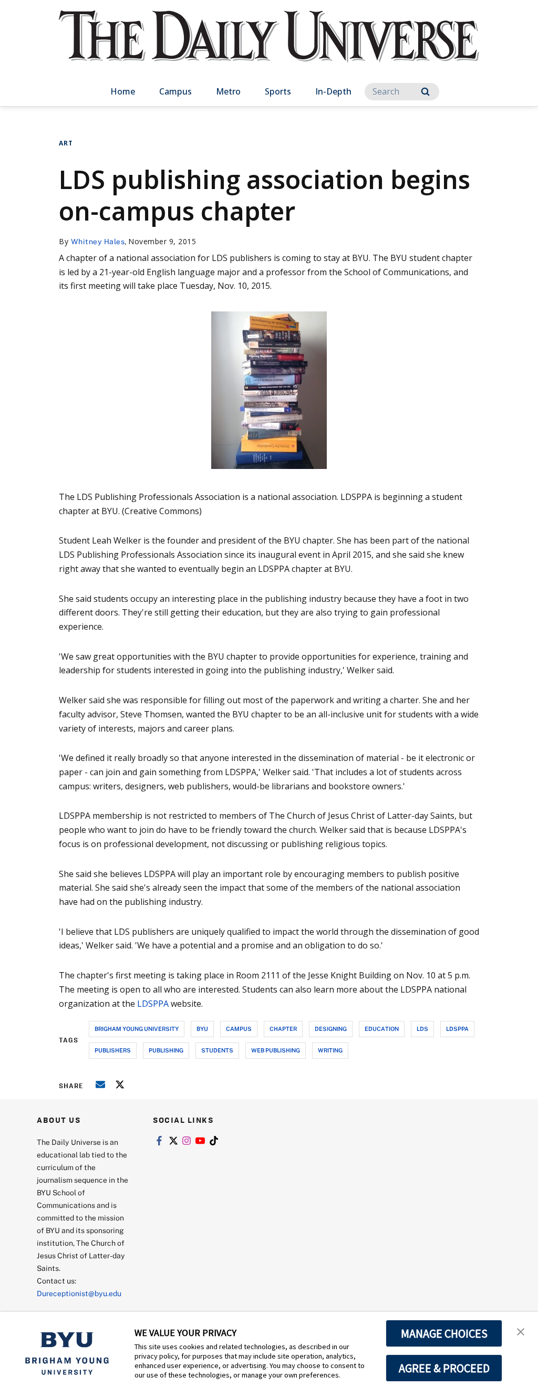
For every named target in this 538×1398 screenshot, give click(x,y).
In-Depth (333, 91)
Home (122, 91)
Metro (228, 91)
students (217, 1050)
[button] (520, 1331)
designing (331, 1028)
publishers (113, 1050)
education (382, 1028)
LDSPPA (153, 1003)
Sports (278, 91)
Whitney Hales (98, 241)
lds (422, 1028)
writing (330, 1050)
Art (66, 143)
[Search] (425, 91)
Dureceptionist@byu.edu (79, 1293)
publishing (166, 1050)
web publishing (275, 1050)
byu (202, 1028)
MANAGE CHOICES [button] (444, 1333)
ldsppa (457, 1028)
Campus (175, 91)
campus (239, 1028)
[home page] (269, 47)
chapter (283, 1028)
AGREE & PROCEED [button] (444, 1368)
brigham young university (137, 1028)
